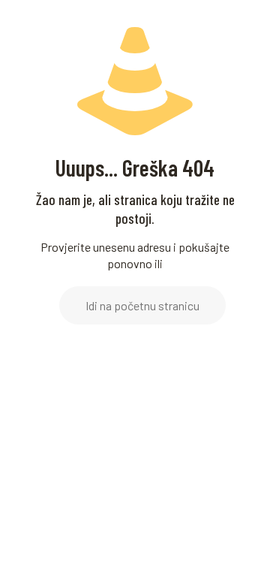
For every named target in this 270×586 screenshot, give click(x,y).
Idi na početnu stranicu (143, 305)
